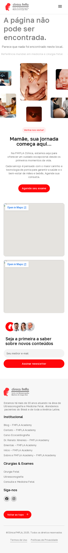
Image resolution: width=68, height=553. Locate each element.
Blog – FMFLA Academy (18, 424)
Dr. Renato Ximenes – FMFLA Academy (26, 440)
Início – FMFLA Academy (18, 450)
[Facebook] (7, 499)
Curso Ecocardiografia (17, 435)
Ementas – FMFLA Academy (20, 445)
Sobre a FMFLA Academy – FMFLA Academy (30, 455)
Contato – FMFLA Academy (20, 430)
